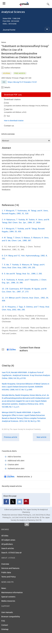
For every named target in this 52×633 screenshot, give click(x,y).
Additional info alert (16, 460)
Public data (6, 572)
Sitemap (4, 629)
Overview (5, 564)
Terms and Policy (8, 576)
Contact (4, 625)
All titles (4, 535)
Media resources (8, 601)
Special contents (8, 596)
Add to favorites (14, 456)
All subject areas (8, 540)
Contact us (9, 125)
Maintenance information (12, 592)
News (3, 588)
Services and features (10, 568)
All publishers (7, 544)
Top (26, 524)
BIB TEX (9, 109)
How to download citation (13, 120)
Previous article (10, 437)
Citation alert (13, 464)
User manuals (7, 612)
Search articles (7, 548)
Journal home (9, 29)
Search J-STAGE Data (10, 552)
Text (8, 116)
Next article (41, 437)
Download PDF (13, 94)
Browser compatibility (10, 616)
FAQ (3, 620)
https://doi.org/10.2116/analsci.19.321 (22, 82)
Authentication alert (16, 468)
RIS (7, 103)
